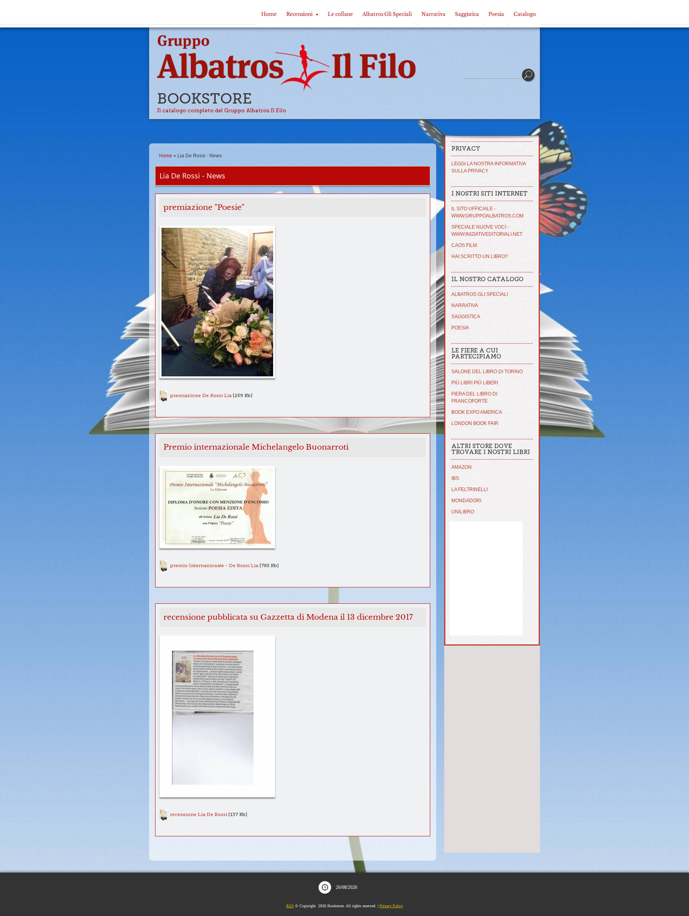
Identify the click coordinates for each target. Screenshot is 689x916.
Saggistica (467, 14)
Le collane (340, 14)
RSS (290, 906)
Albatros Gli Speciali (387, 14)
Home (269, 14)
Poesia (496, 14)
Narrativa (433, 14)
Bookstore (204, 99)
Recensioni (299, 14)
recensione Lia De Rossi (198, 814)
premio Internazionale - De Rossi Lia (214, 565)
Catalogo (525, 14)
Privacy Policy (391, 906)
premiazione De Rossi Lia (201, 395)
